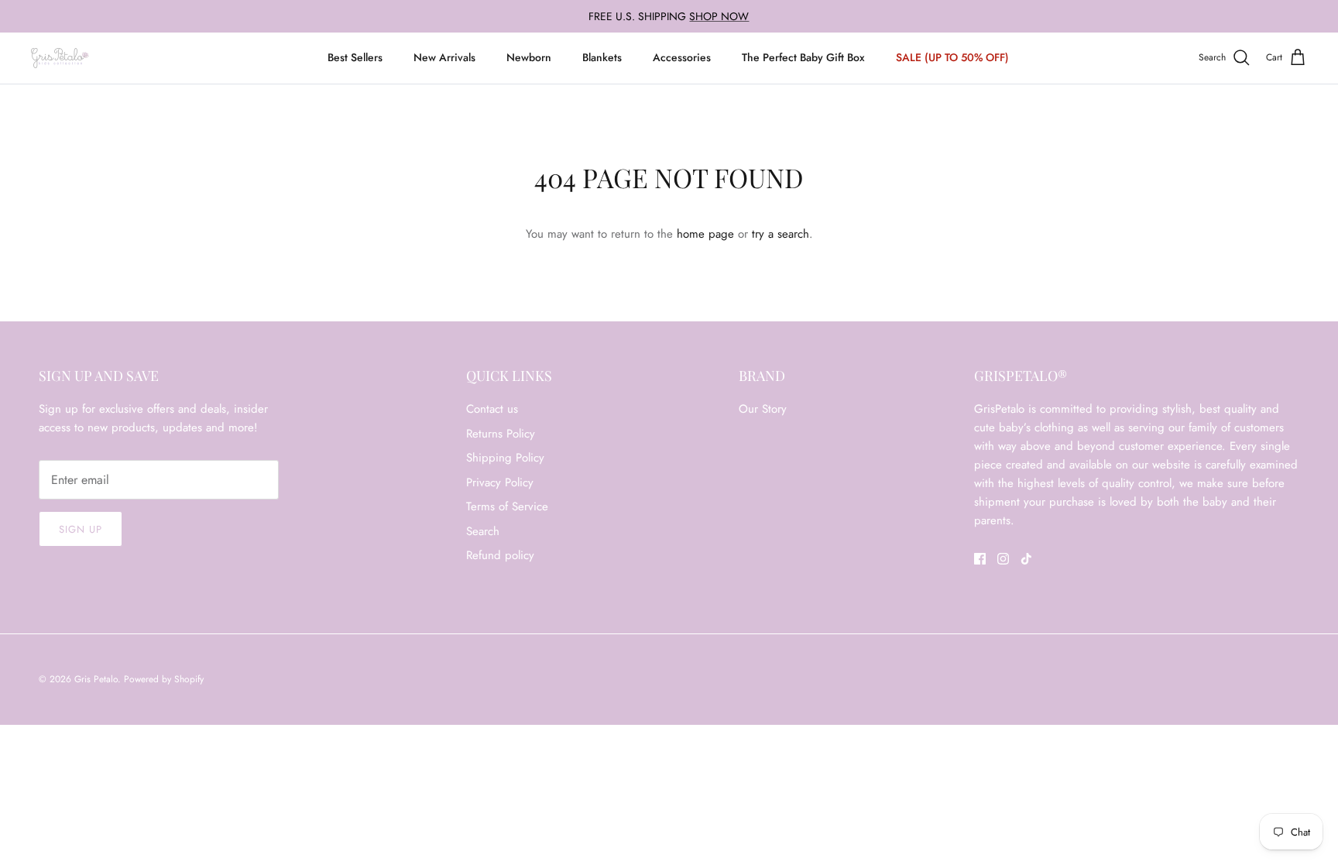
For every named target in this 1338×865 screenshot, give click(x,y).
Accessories (682, 57)
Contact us (492, 408)
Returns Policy (500, 433)
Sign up (80, 529)
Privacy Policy (499, 482)
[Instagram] (1003, 559)
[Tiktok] (1026, 559)
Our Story (763, 408)
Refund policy (500, 555)
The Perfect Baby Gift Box (803, 57)
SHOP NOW (719, 16)
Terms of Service (507, 506)
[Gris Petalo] (60, 58)
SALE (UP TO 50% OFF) (952, 57)
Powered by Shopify (164, 679)
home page (705, 233)
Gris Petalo (96, 679)
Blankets (602, 57)
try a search (780, 233)
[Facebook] (980, 559)
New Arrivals (444, 57)
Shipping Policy (505, 457)
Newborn (528, 57)
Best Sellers (355, 57)
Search (482, 531)
